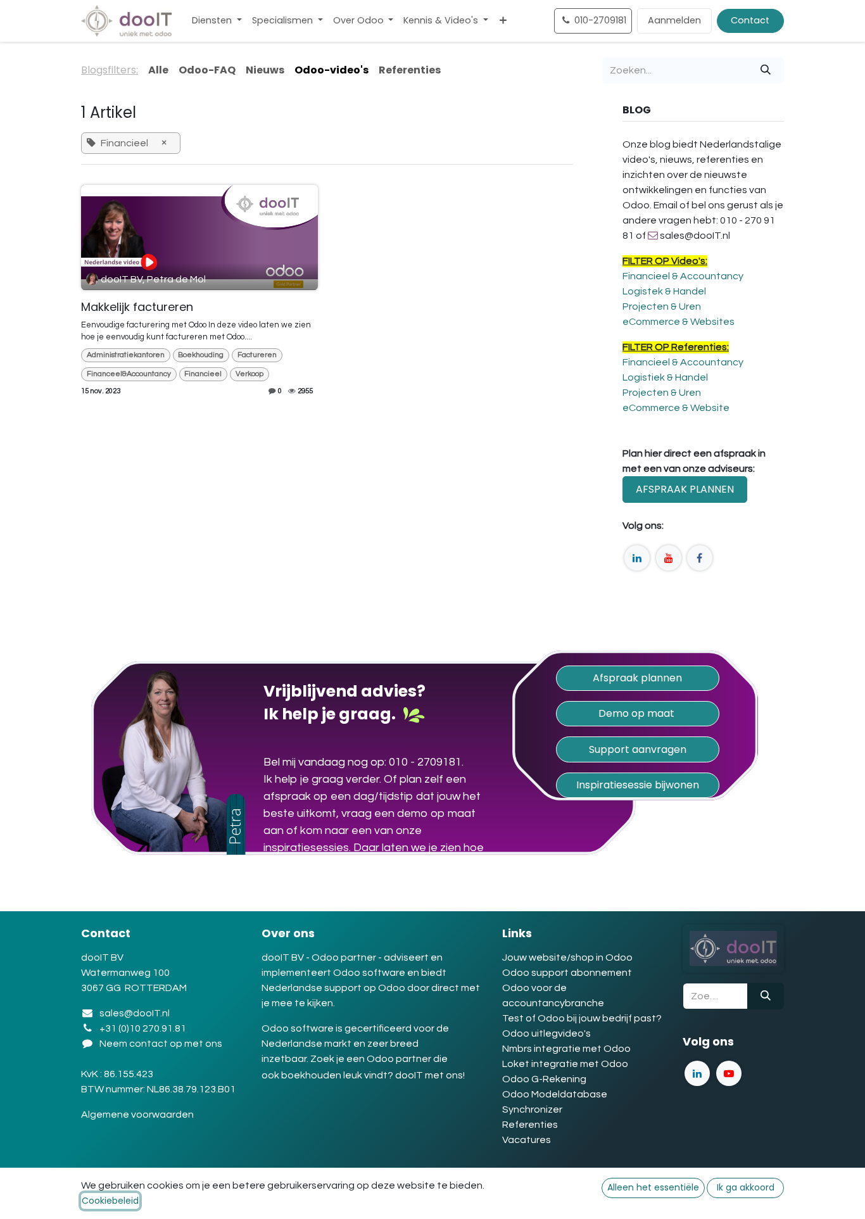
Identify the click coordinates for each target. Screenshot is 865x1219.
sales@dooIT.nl (134, 1013)
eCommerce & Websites (678, 322)
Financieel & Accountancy (682, 276)
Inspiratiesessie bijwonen (637, 785)
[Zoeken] (765, 70)
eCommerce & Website (675, 408)
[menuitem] (217, 21)
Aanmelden (674, 20)
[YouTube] (668, 558)
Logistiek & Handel (665, 377)
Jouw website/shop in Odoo (567, 957)
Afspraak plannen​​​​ (637, 678)
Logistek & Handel (664, 291)
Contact (750, 20)
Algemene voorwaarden (138, 1114)
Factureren (257, 355)
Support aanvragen (637, 749)
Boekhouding (201, 355)
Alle (158, 70)
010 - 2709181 (425, 762)
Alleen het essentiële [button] (653, 1187)
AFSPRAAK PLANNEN (685, 489)
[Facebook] (699, 558)
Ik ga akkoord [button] (745, 1187)
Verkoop (249, 374)
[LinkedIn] (637, 558)
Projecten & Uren (661, 306)
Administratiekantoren (126, 355)
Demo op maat (637, 713)
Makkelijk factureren (137, 307)
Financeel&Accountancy (129, 374)
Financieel (203, 374)
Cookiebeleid (110, 1200)
